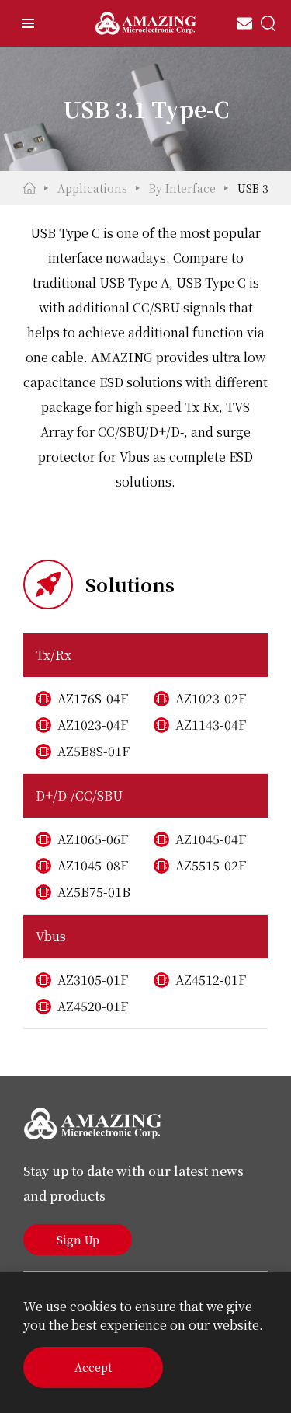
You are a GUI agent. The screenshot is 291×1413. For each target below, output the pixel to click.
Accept (93, 1367)
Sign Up (78, 1239)
